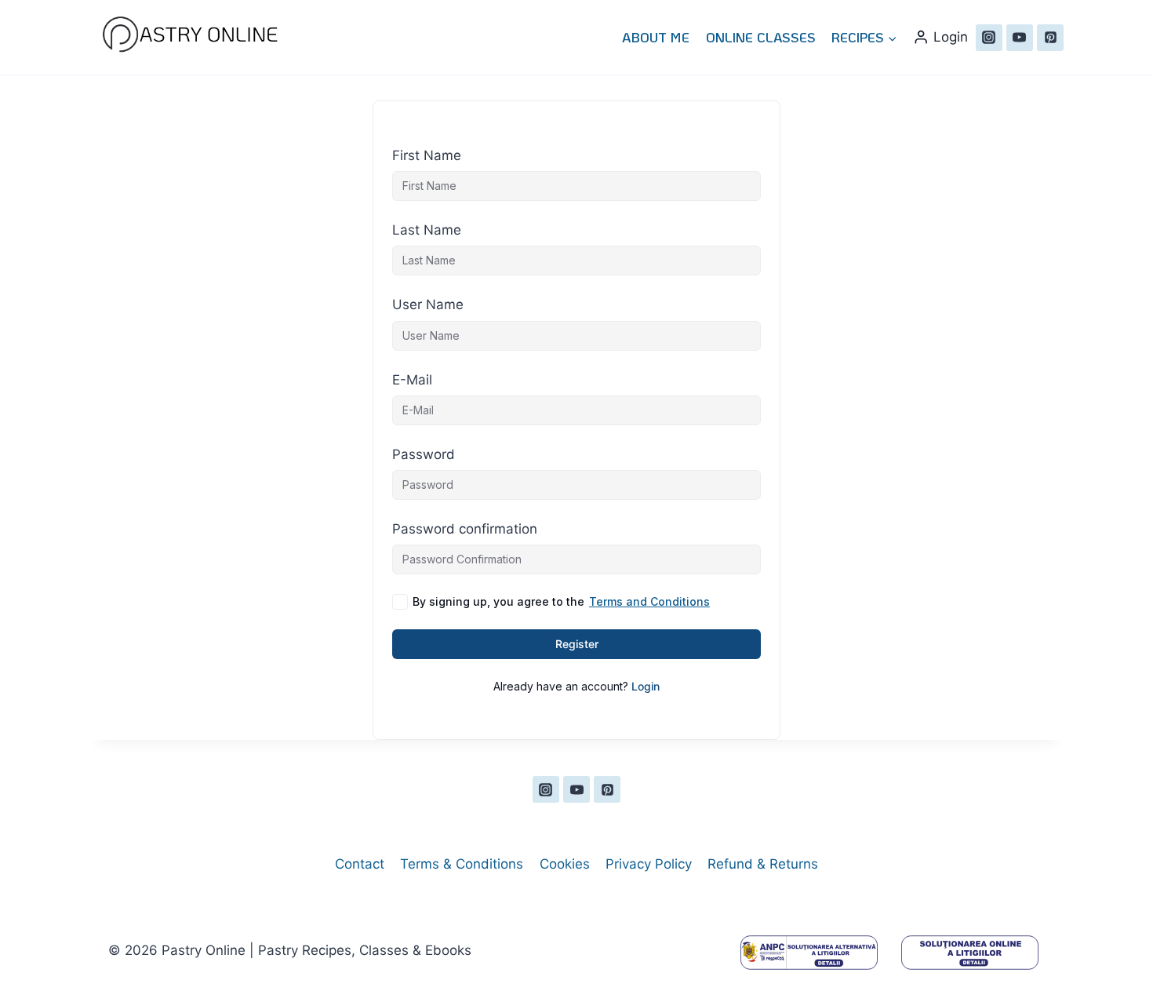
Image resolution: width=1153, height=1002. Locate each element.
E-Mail (412, 380)
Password (423, 454)
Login (645, 686)
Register (576, 643)
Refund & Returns (762, 864)
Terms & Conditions (461, 864)
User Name (428, 304)
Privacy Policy (649, 864)
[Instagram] (989, 37)
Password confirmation (464, 529)
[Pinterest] (1050, 37)
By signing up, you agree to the (561, 601)
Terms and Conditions (649, 601)
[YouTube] (1019, 37)
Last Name (426, 230)
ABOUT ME (655, 37)
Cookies (565, 864)
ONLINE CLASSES (761, 37)
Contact (359, 864)
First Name (426, 155)
